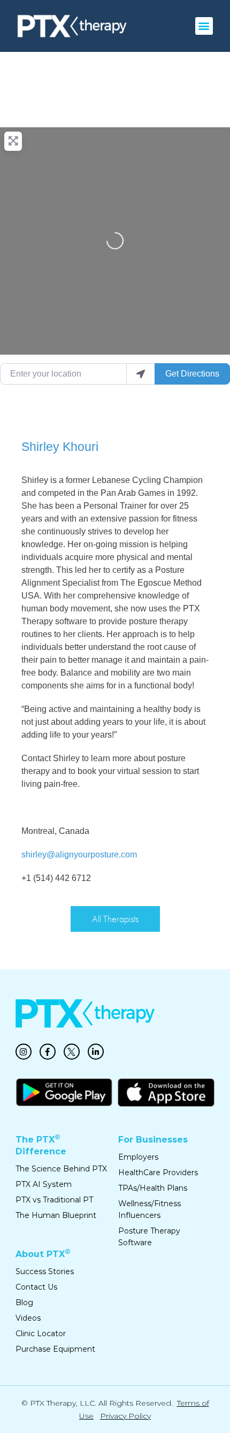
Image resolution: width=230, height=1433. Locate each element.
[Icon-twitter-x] (72, 1052)
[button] (204, 26)
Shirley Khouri (59, 447)
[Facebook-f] (48, 1052)
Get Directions (192, 373)
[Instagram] (24, 1052)
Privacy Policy (125, 1416)
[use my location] (140, 374)
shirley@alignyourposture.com (79, 854)
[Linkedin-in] (96, 1052)
